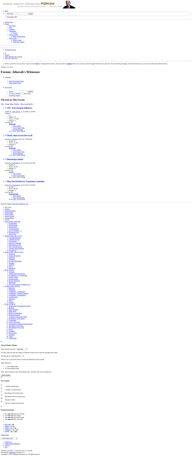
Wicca (11, 266)
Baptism (11, 308)
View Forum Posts (18, 128)
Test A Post (12, 234)
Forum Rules (13, 223)
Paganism (12, 259)
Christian (14, 139)
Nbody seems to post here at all (19, 135)
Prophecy (12, 331)
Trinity (11, 336)
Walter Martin (13, 225)
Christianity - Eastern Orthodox (19, 293)
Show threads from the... (8, 349)
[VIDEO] (8, 430)
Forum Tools (8, 77)
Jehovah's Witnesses (15, 243)
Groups (15, 33)
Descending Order (13, 368)
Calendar (11, 29)
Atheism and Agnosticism (17, 274)
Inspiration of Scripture (16, 326)
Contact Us (8, 442)
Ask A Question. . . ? (15, 230)
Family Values (13, 277)
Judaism (11, 302)
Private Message (18, 129)
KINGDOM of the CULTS (13, 57)
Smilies (7, 426)
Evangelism (12, 320)
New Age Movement (15, 247)
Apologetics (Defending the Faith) (19, 306)
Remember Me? (12, 17)
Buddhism (12, 290)
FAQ (10, 27)
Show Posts (27, 94)
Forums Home (9, 218)
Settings (7, 209)
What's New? (9, 22)
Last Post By (28, 104)
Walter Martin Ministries (12, 444)
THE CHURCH (10, 304)
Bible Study (12, 311)
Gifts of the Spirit (14, 322)
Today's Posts (17, 40)
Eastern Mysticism (14, 256)
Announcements (14, 229)
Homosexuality (13, 279)
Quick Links (13, 38)
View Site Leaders (18, 42)
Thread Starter (9, 104)
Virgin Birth (12, 338)
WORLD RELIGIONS (12, 286)
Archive (7, 445)
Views (22, 104)
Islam (10, 300)
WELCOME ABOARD (12, 221)
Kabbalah (12, 257)
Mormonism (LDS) (15, 245)
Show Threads (15, 94)
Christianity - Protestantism (17, 295)
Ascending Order (12, 366)
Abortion (11, 272)
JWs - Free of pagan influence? (19, 108)
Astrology (12, 254)
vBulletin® (12, 452)
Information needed (15, 159)
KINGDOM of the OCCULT (14, 252)
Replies (16, 104)
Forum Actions (13, 35)
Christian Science (14, 239)
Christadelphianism (15, 238)
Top (27, 204)
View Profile (17, 126)
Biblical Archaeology (15, 313)
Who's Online (9, 214)
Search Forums (9, 216)
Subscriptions (9, 212)
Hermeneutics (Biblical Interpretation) (21, 324)
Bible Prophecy (14, 309)
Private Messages (10, 211)
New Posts (12, 26)
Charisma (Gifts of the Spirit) (18, 317)
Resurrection (13, 333)
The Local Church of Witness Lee (19, 284)
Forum (7, 24)
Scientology (12, 250)
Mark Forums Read (19, 36)
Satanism (11, 263)
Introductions (13, 227)
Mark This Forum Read (16, 81)
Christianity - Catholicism (17, 291)
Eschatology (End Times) (17, 318)
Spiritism (11, 265)
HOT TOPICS (9, 270)
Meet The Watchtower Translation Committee (25, 181)
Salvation (12, 335)
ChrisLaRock (16, 112)
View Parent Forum (15, 83)
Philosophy (12, 283)
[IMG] (7, 428)
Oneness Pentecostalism (16, 248)
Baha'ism (12, 288)
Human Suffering (14, 281)
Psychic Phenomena (15, 261)
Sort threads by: (6, 356)
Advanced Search (10, 50)
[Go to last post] (24, 131)
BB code (7, 424)
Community (12, 31)
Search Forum (8, 87)
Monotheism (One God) (16, 327)
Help (6, 11)
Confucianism (13, 297)
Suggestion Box (14, 232)
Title (2, 104)
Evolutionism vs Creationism (18, 275)
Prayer (11, 329)
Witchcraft (12, 268)
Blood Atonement (14, 315)
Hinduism (12, 299)
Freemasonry (13, 241)
